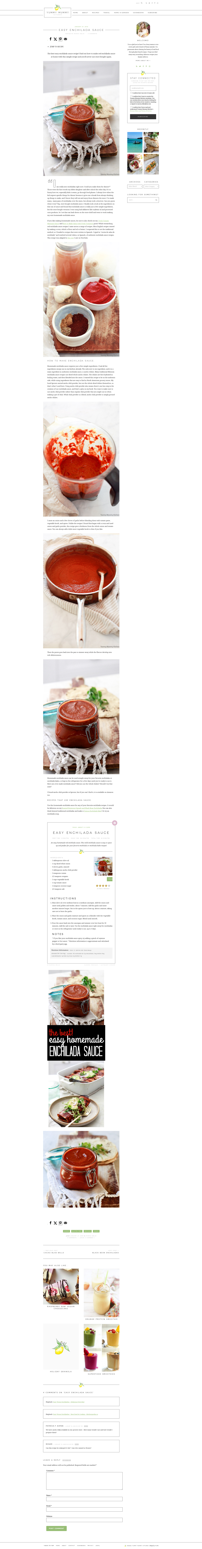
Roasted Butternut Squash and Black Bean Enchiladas (82, 808)
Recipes (95, 12)
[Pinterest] (155, 3)
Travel (106, 12)
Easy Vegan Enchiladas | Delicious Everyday (68, 1402)
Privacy (91, 1545)
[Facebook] (152, 3)
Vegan (96, 1231)
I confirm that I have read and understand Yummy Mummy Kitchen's (141, 109)
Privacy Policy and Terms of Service (141, 111)
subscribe (152, 12)
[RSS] (146, 3)
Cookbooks (138, 12)
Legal (98, 1545)
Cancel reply (66, 1460)
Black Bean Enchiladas (105, 1252)
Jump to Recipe (57, 47)
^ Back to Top (48, 1545)
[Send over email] (65, 40)
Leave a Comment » (87, 1237)
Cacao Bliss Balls (54, 1252)
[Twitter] (149, 3)
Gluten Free (77, 1231)
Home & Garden (121, 12)
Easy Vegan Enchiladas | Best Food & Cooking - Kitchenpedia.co (75, 1414)
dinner (66, 1231)
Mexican (87, 1231)
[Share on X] (55, 40)
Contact (71, 1545)
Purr (157, 1545)
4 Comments (92, 33)
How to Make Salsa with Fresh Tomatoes (78, 224)
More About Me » (143, 60)
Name (49, 1495)
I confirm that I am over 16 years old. (143, 93)
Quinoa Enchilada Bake (92, 811)
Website (49, 1516)
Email (49, 1506)
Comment (50, 1471)
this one (71, 238)
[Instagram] (157, 3)
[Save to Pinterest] (60, 39)
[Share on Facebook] (50, 40)
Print (110, 879)
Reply (85, 1426)
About (85, 12)
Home (75, 12)
